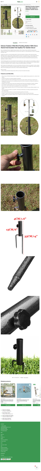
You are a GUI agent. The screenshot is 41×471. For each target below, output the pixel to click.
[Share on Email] (37, 35)
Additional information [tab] (23, 42)
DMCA (2, 438)
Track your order (4, 444)
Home (2, 4)
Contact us (3, 437)
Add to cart (32, 16)
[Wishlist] (14, 385)
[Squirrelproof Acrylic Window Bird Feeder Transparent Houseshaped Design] (8, 390)
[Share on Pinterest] (33, 35)
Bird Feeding (5, 4)
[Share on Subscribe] (26, 37)
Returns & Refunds (4, 450)
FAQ (1, 446)
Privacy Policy (3, 441)
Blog (1, 435)
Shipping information (4, 448)
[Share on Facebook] (28, 35)
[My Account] (36, 1)
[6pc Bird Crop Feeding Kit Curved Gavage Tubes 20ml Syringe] (24, 390)
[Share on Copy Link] (28, 37)
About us (2, 434)
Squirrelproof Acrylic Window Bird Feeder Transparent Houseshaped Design (7, 400)
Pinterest (2, 455)
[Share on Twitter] (30, 35)
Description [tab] (15, 42)
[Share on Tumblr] (35, 35)
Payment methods (4, 447)
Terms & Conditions (4, 439)
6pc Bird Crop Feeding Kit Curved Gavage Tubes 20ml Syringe (23, 400)
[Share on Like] (26, 35)
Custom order (3, 451)
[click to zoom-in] (12, 17)
